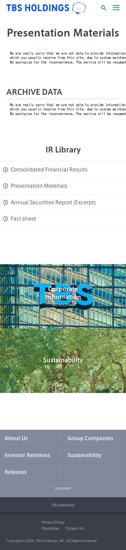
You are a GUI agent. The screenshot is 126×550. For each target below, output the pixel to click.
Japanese (63, 488)
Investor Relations (27, 455)
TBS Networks (63, 505)
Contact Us (74, 528)
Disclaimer (50, 528)
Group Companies (90, 438)
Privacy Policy (53, 522)
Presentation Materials (39, 185)
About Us (16, 438)
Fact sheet (23, 218)
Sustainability (63, 360)
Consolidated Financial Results (49, 169)
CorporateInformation (63, 296)
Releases (16, 472)
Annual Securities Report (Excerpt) (53, 202)
